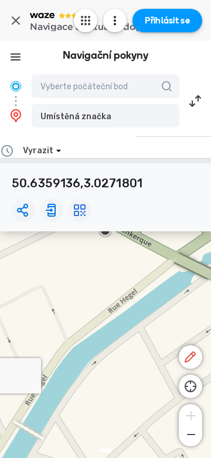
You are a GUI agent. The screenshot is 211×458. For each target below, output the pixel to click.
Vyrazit (38, 151)
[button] (105, 115)
